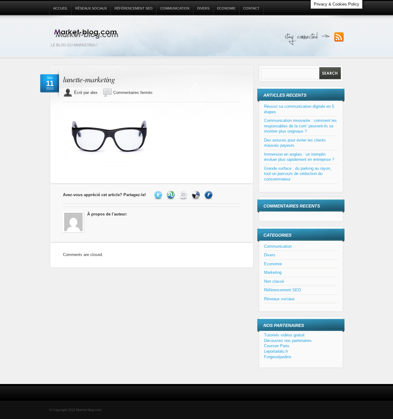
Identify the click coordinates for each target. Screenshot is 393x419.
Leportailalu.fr (276, 351)
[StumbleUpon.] (171, 194)
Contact (251, 8)
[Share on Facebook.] (209, 194)
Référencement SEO (134, 8)
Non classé (274, 281)
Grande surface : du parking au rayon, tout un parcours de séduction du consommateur (297, 173)
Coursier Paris (276, 345)
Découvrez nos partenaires (288, 340)
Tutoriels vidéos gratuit (284, 335)
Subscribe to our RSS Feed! (339, 37)
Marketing (273, 272)
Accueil (60, 8)
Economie (226, 8)
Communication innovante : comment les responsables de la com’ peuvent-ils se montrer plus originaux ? (300, 126)
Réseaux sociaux (91, 8)
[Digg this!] (184, 194)
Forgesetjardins (277, 357)
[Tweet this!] (159, 194)
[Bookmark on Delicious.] (196, 194)
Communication (174, 8)
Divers (203, 8)
